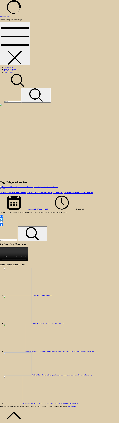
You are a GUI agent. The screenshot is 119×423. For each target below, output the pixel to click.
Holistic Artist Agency (10, 71)
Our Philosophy (8, 67)
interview (2, 188)
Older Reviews (8, 72)
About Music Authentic (10, 69)
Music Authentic (5, 16)
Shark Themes (71, 406)
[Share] (59, 224)
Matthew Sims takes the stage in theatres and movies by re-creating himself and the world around (46, 192)
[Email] (59, 222)
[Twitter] (59, 219)
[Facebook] (59, 216)
